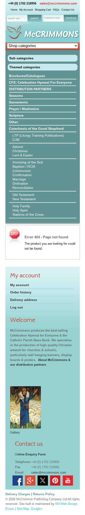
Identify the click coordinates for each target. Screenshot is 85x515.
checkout (70, 17)
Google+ (36, 509)
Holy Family (21, 206)
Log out (16, 307)
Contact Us (67, 9)
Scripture (16, 115)
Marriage (19, 179)
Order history (20, 292)
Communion (22, 171)
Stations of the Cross (28, 214)
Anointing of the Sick (28, 162)
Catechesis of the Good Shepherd (36, 128)
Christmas (20, 151)
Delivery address (23, 300)
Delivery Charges (17, 494)
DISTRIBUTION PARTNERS (30, 89)
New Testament (24, 199)
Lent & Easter (23, 155)
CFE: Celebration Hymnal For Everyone (40, 82)
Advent (18, 147)
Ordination (20, 183)
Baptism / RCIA (24, 166)
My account (19, 285)
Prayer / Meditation (24, 109)
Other (13, 122)
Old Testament (23, 195)
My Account (26, 9)
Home (14, 9)
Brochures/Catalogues (27, 76)
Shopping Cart (43, 9)
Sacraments (18, 102)
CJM (16, 140)
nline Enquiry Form (31, 454)
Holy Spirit (20, 210)
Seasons (16, 95)
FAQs (56, 9)
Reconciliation (23, 188)
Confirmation (22, 175)
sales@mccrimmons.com (58, 3)
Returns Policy (44, 494)
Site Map (23, 509)
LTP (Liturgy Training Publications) (38, 135)
